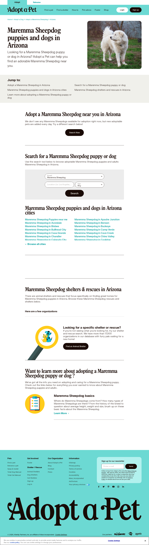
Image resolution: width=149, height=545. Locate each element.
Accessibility (74, 475)
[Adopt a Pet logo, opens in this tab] (74, 513)
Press (50, 472)
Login (122, 10)
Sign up (136, 10)
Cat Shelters (32, 478)
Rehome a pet (12, 466)
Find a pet (11, 463)
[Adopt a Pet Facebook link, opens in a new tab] (99, 487)
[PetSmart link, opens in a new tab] (119, 533)
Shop (106, 10)
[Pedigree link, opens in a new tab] (130, 534)
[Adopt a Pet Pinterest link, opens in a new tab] (109, 487)
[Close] (145, 540)
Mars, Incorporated (76, 478)
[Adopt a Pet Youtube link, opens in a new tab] (114, 487)
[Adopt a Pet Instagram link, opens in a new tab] (118, 487)
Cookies (72, 472)
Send (131, 466)
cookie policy (15, 542)
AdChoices (73, 481)
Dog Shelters (32, 475)
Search (74, 193)
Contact (51, 469)
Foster (97, 10)
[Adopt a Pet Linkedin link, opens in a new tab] (123, 487)
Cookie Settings (61, 535)
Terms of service (75, 469)
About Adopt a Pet (55, 463)
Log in (29, 484)
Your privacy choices (77, 484)
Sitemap (72, 463)
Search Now (74, 132)
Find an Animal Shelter (76, 346)
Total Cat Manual (14, 475)
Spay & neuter (13, 469)
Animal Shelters (33, 472)
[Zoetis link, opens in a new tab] (138, 534)
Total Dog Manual (14, 472)
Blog (49, 466)
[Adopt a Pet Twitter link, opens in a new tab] (104, 487)
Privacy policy (74, 466)
